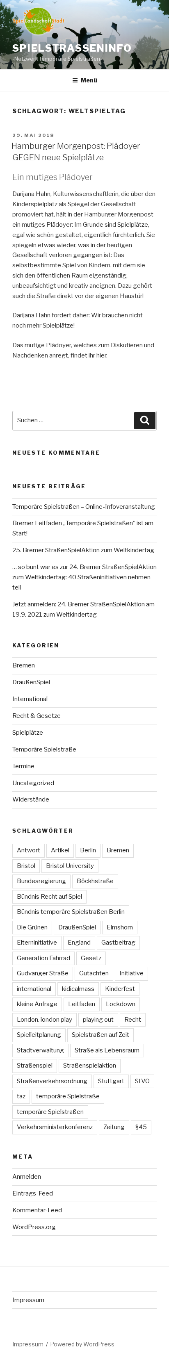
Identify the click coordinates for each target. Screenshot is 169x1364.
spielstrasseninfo (72, 48)
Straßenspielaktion (89, 1065)
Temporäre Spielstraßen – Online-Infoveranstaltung (83, 506)
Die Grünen (32, 927)
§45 (141, 1127)
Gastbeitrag (118, 942)
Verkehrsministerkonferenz (55, 1127)
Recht (132, 1019)
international (34, 989)
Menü (89, 80)
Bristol (26, 866)
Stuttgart (111, 1081)
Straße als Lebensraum (107, 1050)
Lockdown (120, 1004)
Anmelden (26, 1176)
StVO (142, 1081)
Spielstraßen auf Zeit (100, 1034)
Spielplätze (27, 732)
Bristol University (70, 866)
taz (21, 1096)
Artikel (60, 850)
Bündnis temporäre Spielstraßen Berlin (71, 911)
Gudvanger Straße (43, 973)
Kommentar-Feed (37, 1210)
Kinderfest (120, 989)
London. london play (44, 1019)
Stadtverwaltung (40, 1050)
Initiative (131, 973)
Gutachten (94, 973)
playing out (98, 1019)
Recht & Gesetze (36, 716)
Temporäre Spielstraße (44, 749)
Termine (23, 766)
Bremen (23, 665)
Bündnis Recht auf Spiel (49, 896)
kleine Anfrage (37, 1004)
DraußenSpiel (31, 682)
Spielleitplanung (39, 1034)
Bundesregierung (41, 881)
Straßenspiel (35, 1065)
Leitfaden (81, 1004)
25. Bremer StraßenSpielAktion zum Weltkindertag (83, 550)
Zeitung (114, 1127)
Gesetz (91, 958)
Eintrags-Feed (32, 1193)
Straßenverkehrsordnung (52, 1081)
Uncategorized (33, 783)
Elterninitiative (37, 942)
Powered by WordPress (82, 1344)
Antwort (28, 850)
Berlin (88, 850)
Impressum (28, 1300)
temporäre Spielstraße (68, 1096)
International (30, 699)
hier (101, 355)
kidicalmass (78, 989)
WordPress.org (34, 1227)
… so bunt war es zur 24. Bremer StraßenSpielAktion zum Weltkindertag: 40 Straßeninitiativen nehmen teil (84, 577)
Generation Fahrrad (43, 958)
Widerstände (30, 799)
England (79, 942)
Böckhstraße (95, 881)
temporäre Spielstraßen (50, 1112)
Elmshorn (120, 927)
